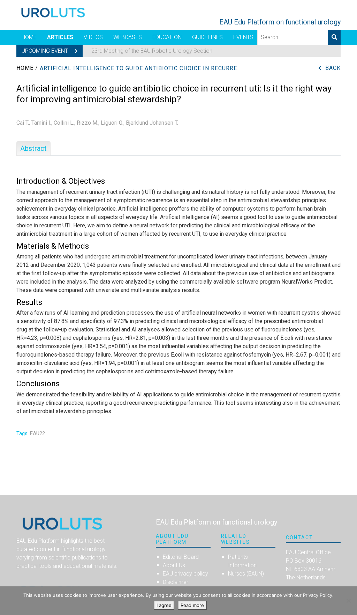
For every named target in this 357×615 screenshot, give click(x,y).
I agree (164, 605)
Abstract (33, 148)
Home (29, 37)
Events (243, 37)
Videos (93, 37)
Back (333, 68)
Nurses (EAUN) (246, 573)
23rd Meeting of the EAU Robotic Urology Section (151, 50)
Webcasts (127, 37)
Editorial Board (181, 557)
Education (167, 37)
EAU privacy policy (185, 573)
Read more (192, 605)
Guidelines (207, 37)
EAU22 (37, 433)
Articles (60, 37)
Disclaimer (175, 582)
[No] (348, 600)
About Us (174, 565)
